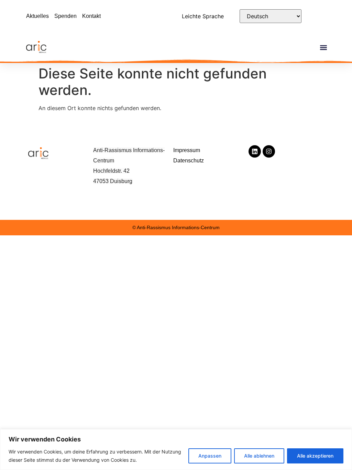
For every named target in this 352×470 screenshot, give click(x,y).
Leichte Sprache (203, 16)
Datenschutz (188, 160)
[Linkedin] (255, 151)
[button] (323, 47)
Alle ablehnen (259, 456)
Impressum (186, 150)
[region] (176, 449)
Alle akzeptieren (315, 456)
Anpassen (209, 456)
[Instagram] (269, 151)
